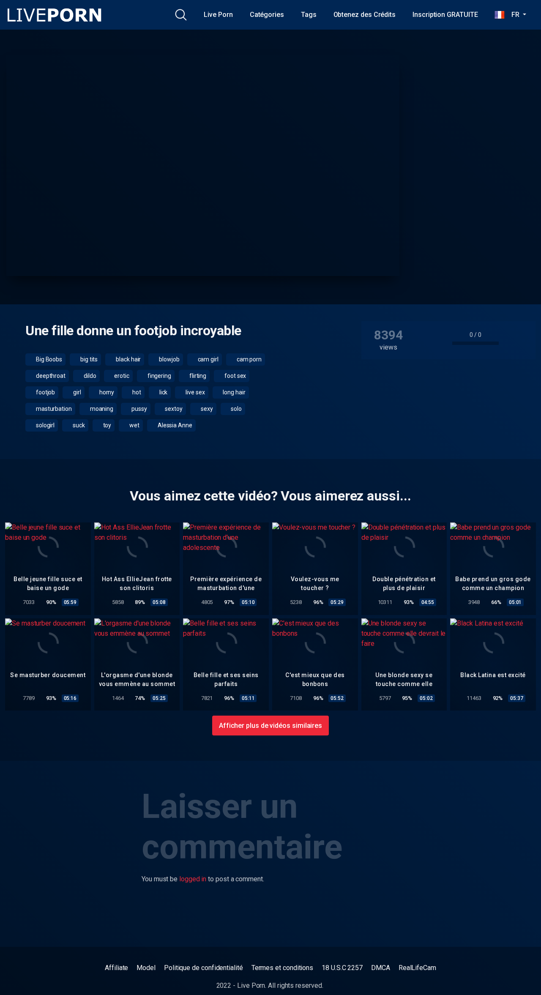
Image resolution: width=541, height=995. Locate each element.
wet (133, 425)
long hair (234, 392)
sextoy (173, 408)
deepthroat (50, 375)
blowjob (168, 359)
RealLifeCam (417, 968)
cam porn (248, 359)
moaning (101, 408)
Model (146, 968)
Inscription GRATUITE (445, 15)
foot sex (234, 375)
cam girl (208, 359)
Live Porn (218, 15)
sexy (206, 408)
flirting (197, 375)
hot (136, 392)
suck (78, 425)
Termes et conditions (282, 968)
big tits (88, 359)
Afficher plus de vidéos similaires (270, 726)
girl (76, 392)
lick (163, 392)
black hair (128, 359)
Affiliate (116, 968)
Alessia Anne (174, 425)
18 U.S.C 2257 (342, 968)
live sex (194, 392)
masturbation (53, 408)
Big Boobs (48, 359)
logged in (192, 879)
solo (236, 408)
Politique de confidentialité (203, 968)
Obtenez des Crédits (364, 15)
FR (513, 15)
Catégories (267, 15)
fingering (158, 375)
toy (107, 425)
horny (106, 392)
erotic (121, 375)
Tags (309, 15)
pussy (138, 408)
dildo (89, 375)
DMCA (380, 968)
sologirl (45, 425)
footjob (45, 392)
